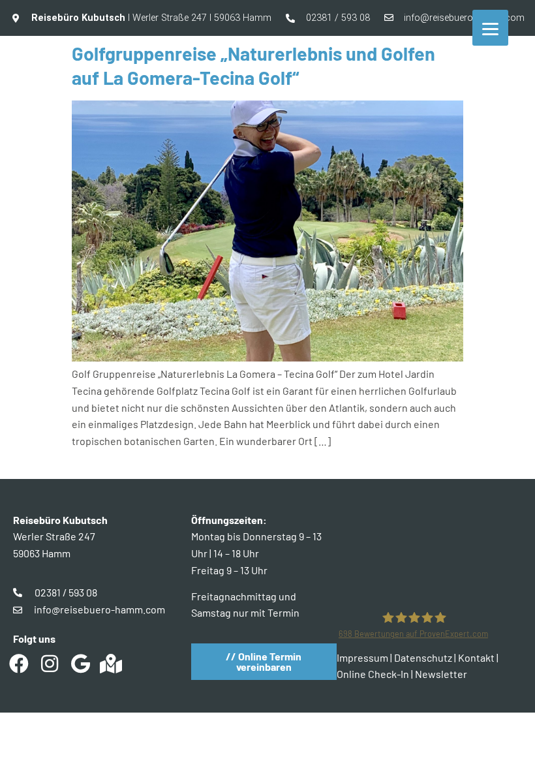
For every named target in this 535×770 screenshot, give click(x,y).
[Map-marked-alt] (111, 663)
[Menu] (490, 28)
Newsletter (441, 674)
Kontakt (476, 657)
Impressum (362, 657)
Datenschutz (423, 657)
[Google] (80, 663)
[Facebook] (19, 663)
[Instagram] (49, 663)
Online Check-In (373, 674)
